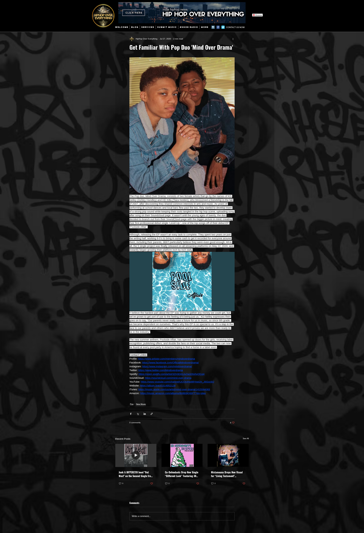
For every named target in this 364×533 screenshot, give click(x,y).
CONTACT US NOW (235, 27)
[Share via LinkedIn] (144, 413)
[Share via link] (151, 413)
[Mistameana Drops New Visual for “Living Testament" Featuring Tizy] (228, 455)
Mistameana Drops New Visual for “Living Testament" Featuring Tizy (227, 474)
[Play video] (182, 281)
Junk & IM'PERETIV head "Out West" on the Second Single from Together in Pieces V (136, 474)
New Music (141, 404)
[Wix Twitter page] (223, 27)
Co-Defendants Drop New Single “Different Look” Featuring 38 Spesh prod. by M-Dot (181, 474)
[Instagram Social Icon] (213, 27)
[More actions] (233, 38)
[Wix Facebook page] (218, 27)
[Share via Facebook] (130, 413)
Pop (132, 404)
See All (246, 438)
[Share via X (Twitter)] (137, 413)
